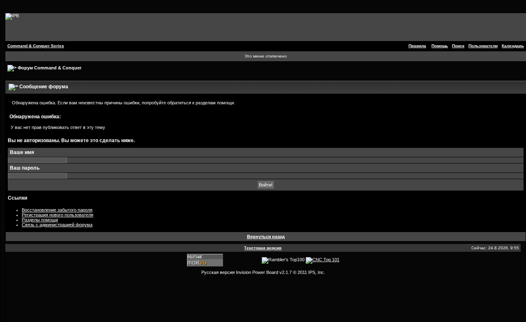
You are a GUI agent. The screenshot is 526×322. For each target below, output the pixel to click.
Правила (417, 46)
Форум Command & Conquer (49, 67)
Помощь (439, 46)
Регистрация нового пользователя (57, 214)
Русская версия (218, 272)
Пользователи (483, 46)
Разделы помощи (40, 219)
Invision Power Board (257, 272)
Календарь (513, 46)
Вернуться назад (266, 236)
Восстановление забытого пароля (57, 209)
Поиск (458, 46)
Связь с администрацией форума (57, 224)
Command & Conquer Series (35, 46)
